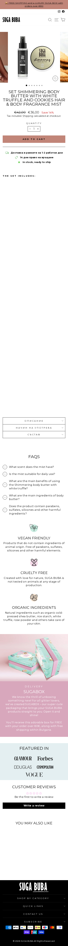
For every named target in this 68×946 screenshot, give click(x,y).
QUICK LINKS (33, 906)
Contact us (33, 914)
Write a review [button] (34, 805)
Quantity (34, 123)
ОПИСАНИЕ (34, 421)
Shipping (28, 116)
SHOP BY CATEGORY (33, 898)
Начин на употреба (34, 427)
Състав (34, 434)
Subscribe (33, 921)
